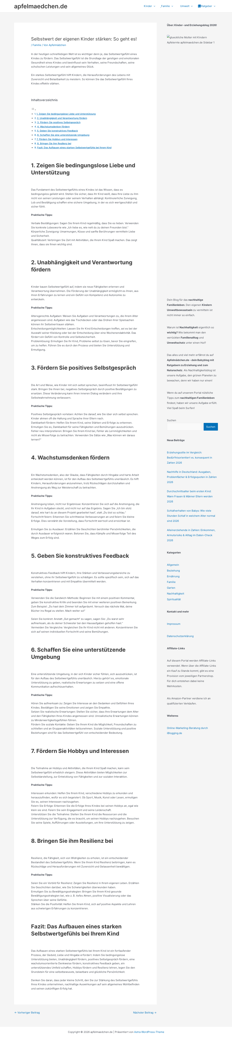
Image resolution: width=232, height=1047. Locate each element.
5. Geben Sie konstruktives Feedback (57, 130)
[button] (153, 6)
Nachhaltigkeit (175, 593)
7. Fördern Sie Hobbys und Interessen (57, 139)
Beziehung (173, 570)
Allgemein (173, 564)
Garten (171, 587)
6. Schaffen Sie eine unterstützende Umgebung (63, 135)
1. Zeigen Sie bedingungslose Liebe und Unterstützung (66, 113)
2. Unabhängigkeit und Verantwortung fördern (62, 118)
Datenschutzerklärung (180, 636)
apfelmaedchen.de (40, 6)
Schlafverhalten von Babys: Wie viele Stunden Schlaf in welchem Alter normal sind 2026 (191, 515)
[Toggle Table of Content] (33, 109)
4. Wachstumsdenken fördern (53, 126)
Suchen (171, 420)
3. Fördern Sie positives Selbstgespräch (59, 122)
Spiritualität (174, 599)
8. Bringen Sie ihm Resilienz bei (54, 143)
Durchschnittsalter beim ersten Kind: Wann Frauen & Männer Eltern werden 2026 (190, 496)
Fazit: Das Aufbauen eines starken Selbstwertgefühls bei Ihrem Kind (74, 147)
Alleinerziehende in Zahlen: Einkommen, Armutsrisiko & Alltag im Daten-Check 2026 (191, 535)
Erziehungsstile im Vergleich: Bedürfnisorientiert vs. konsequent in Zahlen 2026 (189, 457)
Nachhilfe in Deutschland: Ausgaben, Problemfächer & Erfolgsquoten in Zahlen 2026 (192, 477)
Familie (37, 45)
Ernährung (173, 576)
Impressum (173, 623)
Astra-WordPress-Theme (149, 1032)
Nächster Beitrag (144, 1012)
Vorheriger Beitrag (27, 1012)
